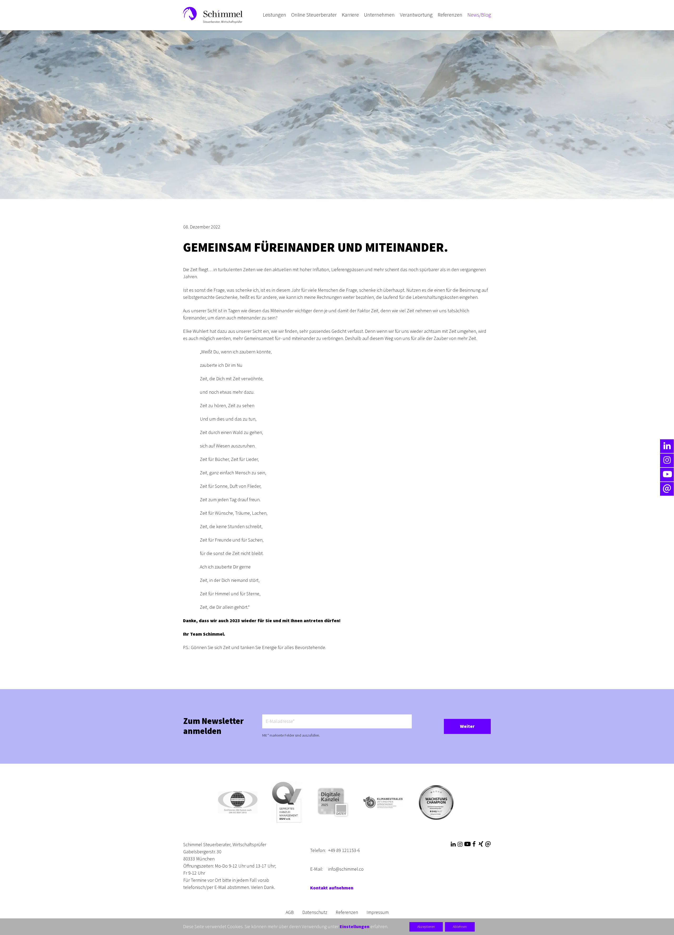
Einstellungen (354, 926)
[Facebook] (474, 844)
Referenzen (347, 912)
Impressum (377, 912)
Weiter (467, 726)
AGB (290, 912)
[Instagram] (460, 844)
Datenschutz (314, 912)
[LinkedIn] (453, 844)
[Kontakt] (488, 844)
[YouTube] (467, 844)
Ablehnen (460, 926)
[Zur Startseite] (213, 15)
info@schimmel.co (346, 869)
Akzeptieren (426, 926)
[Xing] (481, 844)
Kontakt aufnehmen (331, 888)
